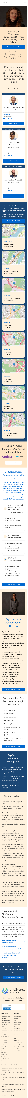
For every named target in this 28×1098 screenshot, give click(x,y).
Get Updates (7, 1008)
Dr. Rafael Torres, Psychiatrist (13, 107)
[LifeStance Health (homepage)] (4, 2)
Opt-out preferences (18, 1052)
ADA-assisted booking (19, 1038)
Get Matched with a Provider (13, 584)
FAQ (15, 1026)
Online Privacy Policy (19, 1030)
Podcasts (16, 1018)
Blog (15, 1020)
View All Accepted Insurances (13, 462)
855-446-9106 (8, 118)
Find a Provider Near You (13, 46)
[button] (5, 1020)
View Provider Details (13, 109)
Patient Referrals (17, 1016)
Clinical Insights (17, 1022)
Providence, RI (6, 114)
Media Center (17, 1024)
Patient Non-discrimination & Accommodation (18, 1034)
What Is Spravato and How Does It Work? (11, 1082)
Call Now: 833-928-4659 (13, 220)
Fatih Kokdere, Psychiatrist (13, 180)
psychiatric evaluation (8, 932)
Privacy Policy (17, 1028)
